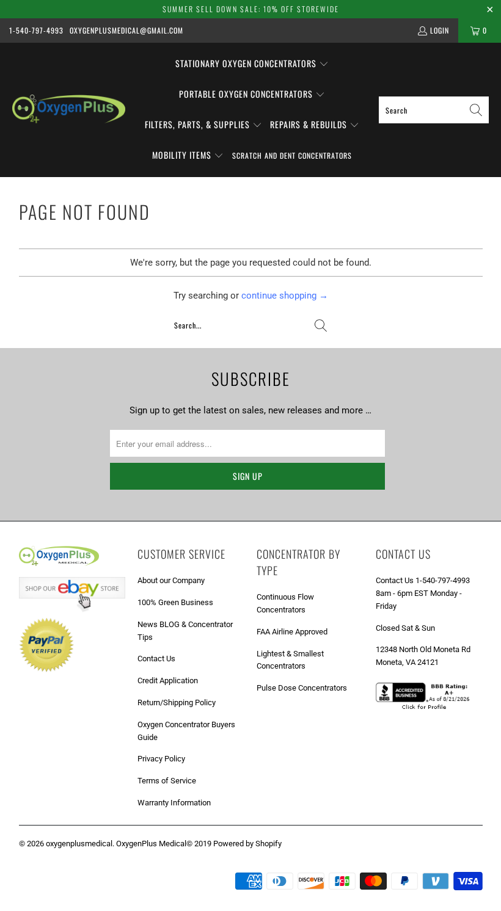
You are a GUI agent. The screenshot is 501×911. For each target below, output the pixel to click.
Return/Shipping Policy (176, 702)
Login (439, 30)
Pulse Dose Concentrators (302, 687)
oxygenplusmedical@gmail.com (126, 30)
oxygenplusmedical (79, 843)
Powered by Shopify (247, 843)
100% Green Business (175, 602)
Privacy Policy (161, 758)
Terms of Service (166, 780)
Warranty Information (174, 802)
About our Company (171, 580)
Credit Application (167, 680)
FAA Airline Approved (292, 631)
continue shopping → (284, 295)
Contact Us (156, 658)
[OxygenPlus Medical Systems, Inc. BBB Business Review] (427, 710)
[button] (252, 64)
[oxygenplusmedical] (68, 110)
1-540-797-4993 (36, 30)
